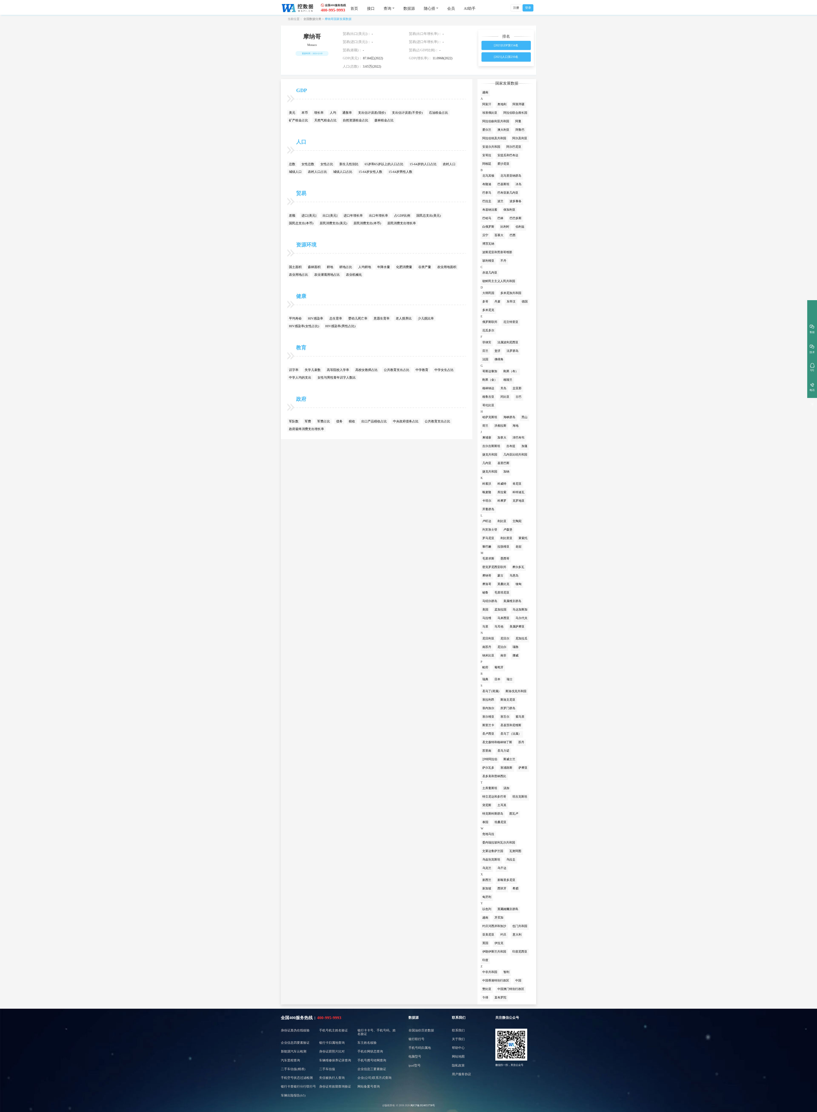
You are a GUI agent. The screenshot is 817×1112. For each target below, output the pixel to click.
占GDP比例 (402, 215)
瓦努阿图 (515, 851)
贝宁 (485, 235)
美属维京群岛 (512, 601)
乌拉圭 (510, 859)
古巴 (518, 396)
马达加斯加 (520, 609)
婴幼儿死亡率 (357, 318)
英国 (485, 943)
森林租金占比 (384, 120)
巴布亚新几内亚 (507, 192)
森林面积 (314, 267)
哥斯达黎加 (489, 371)
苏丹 (521, 742)
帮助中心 (458, 1048)
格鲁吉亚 (488, 396)
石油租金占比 (438, 112)
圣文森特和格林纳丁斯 (497, 742)
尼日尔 (504, 638)
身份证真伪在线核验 (295, 1030)
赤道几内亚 (489, 272)
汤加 (506, 788)
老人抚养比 (404, 318)
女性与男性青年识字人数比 (336, 377)
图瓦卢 (513, 813)
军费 (308, 421)
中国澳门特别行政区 (510, 989)
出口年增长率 (378, 215)
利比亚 (501, 521)
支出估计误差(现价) (372, 112)
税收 (352, 421)
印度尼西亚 (519, 951)
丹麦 (497, 301)
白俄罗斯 (488, 226)
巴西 (513, 235)
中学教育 (422, 370)
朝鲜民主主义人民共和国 (498, 281)
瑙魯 (515, 647)
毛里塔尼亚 (501, 592)
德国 (525, 301)
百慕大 (498, 235)
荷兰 (485, 425)
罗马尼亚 (488, 538)
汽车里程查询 (290, 1060)
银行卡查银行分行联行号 (298, 1086)
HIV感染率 (315, 318)
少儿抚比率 (426, 318)
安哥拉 (486, 155)
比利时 (504, 226)
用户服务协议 (461, 1074)
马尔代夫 (521, 618)
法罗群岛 (512, 350)
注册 (516, 7)
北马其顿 (488, 175)
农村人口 (449, 164)
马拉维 (486, 618)
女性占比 (326, 164)
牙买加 (498, 917)
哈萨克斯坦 (489, 417)
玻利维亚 (488, 260)
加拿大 (501, 437)
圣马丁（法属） (510, 733)
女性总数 (307, 164)
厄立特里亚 (510, 322)
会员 (451, 8)
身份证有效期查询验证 (335, 1086)
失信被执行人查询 (332, 1077)
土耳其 (501, 805)
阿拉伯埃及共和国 (494, 138)
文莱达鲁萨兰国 (492, 851)
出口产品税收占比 (374, 421)
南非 (503, 655)
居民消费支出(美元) (333, 223)
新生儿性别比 (349, 164)
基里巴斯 (503, 463)
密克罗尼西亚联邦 (494, 567)
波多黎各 (515, 201)
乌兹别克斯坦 (491, 859)
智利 (506, 972)
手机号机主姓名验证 (333, 1030)
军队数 (294, 421)
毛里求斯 (488, 558)
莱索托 (522, 538)
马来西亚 (503, 618)
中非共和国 (489, 972)
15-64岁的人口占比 (423, 164)
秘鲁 (485, 592)
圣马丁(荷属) (490, 691)
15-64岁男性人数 (400, 171)
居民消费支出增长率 (401, 223)
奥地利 (501, 104)
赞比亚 (486, 989)
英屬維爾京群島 (507, 909)
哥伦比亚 (488, 405)
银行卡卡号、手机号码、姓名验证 (376, 1032)
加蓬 (524, 446)
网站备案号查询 (368, 1086)
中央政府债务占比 (405, 421)
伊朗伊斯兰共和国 (494, 951)
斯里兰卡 (488, 725)
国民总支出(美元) (428, 215)
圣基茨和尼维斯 (510, 725)
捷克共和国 (489, 454)
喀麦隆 (486, 492)
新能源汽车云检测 (293, 1051)
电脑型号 (414, 1056)
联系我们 (458, 1030)
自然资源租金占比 (355, 120)
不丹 (503, 260)
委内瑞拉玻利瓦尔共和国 (498, 842)
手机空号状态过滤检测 (297, 1077)
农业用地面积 (446, 267)
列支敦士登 (489, 529)
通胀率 (347, 112)
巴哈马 (486, 218)
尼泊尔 (501, 647)
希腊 (515, 888)
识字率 (294, 370)
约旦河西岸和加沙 (494, 926)
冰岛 (518, 184)
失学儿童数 (313, 370)
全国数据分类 (312, 19)
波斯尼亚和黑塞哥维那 (497, 252)
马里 (485, 626)
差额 (292, 215)
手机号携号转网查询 (371, 1060)
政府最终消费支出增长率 (306, 429)
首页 (354, 8)
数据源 (409, 8)
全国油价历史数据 (421, 1030)
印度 (485, 960)
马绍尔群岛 (489, 601)
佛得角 (498, 359)
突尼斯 (486, 805)
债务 (339, 421)
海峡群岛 (509, 417)
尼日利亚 (488, 638)
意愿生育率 (382, 318)
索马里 (520, 716)
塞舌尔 (504, 716)
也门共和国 (519, 926)
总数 (292, 164)
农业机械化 (354, 274)
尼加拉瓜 (521, 638)
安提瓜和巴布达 (507, 155)
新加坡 (486, 888)
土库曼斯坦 (489, 788)
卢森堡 (507, 529)
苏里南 (486, 750)
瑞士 (510, 679)
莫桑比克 (503, 584)
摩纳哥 (486, 575)
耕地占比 (345, 267)
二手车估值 (327, 1069)
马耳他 (498, 626)
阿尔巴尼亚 (513, 146)
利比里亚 (506, 538)
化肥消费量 (404, 267)
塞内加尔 (488, 708)
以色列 (486, 909)
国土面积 (295, 267)
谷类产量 (424, 267)
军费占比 (323, 421)
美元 (292, 112)
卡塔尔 (486, 500)
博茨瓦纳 (488, 243)
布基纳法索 (489, 209)
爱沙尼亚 (503, 163)
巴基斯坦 (503, 184)
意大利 (517, 934)
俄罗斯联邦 (489, 322)
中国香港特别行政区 (495, 980)
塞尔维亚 (488, 716)
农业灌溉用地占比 (327, 274)
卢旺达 (486, 521)
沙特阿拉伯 (489, 759)
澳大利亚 (503, 129)
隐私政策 (458, 1065)
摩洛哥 (486, 584)
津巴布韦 (518, 437)
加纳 (506, 471)
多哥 (485, 301)
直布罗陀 (500, 997)
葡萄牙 (498, 667)
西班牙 (501, 888)
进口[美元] (308, 215)
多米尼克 (488, 310)
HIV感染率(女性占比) (304, 326)
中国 (518, 980)
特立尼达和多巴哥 (494, 796)
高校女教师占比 (366, 370)
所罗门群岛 (507, 708)
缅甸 (518, 584)
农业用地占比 (298, 274)
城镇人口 (295, 171)
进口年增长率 (353, 215)
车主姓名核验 (367, 1042)
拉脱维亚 (503, 546)
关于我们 (458, 1039)
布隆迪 (486, 184)
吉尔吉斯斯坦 (491, 446)
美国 (485, 609)
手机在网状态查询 (370, 1051)
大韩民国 (488, 293)
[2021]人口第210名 (506, 56)
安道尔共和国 (491, 146)
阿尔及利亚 (519, 138)
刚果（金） (489, 379)
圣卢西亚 (488, 733)
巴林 (500, 218)
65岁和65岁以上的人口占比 (384, 164)
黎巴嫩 (486, 546)
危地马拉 (488, 834)
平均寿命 (295, 318)
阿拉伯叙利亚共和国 (495, 121)
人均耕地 (364, 267)
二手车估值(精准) (293, 1069)
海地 (515, 425)
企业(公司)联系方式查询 (374, 1077)
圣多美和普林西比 (494, 776)
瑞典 (485, 679)
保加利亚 (509, 209)
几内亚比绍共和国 (515, 454)
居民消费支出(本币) (367, 223)
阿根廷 (486, 163)
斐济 (497, 350)
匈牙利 (486, 897)
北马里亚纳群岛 (510, 175)
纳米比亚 (488, 655)
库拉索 (501, 492)
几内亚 (486, 463)
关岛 (503, 388)
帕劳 (485, 667)
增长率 (319, 112)
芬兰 (485, 350)
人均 (333, 112)
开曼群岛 (488, 509)
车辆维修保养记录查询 (335, 1060)
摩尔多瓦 (518, 567)
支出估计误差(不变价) (407, 112)
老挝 (518, 546)
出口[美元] (330, 215)
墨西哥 (504, 558)
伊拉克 (498, 943)
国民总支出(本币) (301, 223)
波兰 (500, 201)
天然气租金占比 (325, 120)
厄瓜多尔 (488, 330)
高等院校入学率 (338, 370)
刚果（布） (510, 371)
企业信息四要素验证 (295, 1042)
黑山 (524, 417)
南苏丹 (486, 647)
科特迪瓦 (518, 492)
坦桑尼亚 (500, 822)
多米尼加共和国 (510, 293)
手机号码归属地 (419, 1048)
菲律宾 (486, 342)
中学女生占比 (444, 370)
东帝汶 (511, 301)
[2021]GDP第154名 (506, 45)
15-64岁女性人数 (370, 171)
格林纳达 (488, 388)
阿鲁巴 (520, 129)
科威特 (501, 483)
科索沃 (486, 483)
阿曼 (518, 121)
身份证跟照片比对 (332, 1051)
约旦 (503, 934)
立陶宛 (517, 521)
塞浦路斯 (506, 767)
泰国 (485, 822)
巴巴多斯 (515, 218)
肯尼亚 (517, 483)
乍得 (485, 997)
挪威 (515, 655)
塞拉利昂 (488, 699)
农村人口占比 (317, 171)
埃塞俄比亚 (489, 112)
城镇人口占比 (342, 171)
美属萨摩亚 (517, 626)
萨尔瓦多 (488, 767)
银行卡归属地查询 (332, 1042)
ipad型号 (414, 1065)
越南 (485, 92)
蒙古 (500, 575)
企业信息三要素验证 (371, 1069)
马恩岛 (514, 575)
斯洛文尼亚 (507, 699)
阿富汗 (486, 104)
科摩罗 (501, 500)
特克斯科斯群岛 (492, 813)
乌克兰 (486, 868)
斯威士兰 (509, 759)
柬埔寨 (486, 437)
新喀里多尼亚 (506, 880)
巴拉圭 (486, 201)
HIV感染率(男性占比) (340, 326)
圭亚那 (517, 388)
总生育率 (335, 318)
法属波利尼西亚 (507, 342)
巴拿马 (486, 192)
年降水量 (383, 267)
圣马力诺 (503, 750)
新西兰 (486, 880)
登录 (528, 7)
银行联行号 (416, 1039)
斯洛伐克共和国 (516, 691)
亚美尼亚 (488, 934)
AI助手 (470, 8)
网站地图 (458, 1056)
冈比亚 (504, 396)
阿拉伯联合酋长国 (515, 112)
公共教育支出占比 (396, 370)
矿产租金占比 (298, 120)
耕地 (330, 267)
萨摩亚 (522, 767)
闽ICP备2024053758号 (422, 1105)
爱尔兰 (486, 129)
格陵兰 (507, 379)
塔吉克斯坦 (519, 796)
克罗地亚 (518, 500)
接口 (371, 8)
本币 (304, 112)
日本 (497, 679)
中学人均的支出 (300, 377)
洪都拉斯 (500, 425)
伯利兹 (520, 226)
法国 (485, 359)
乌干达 (501, 868)
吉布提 (510, 446)
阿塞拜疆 (518, 104)
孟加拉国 (500, 609)
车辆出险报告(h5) (293, 1095)
